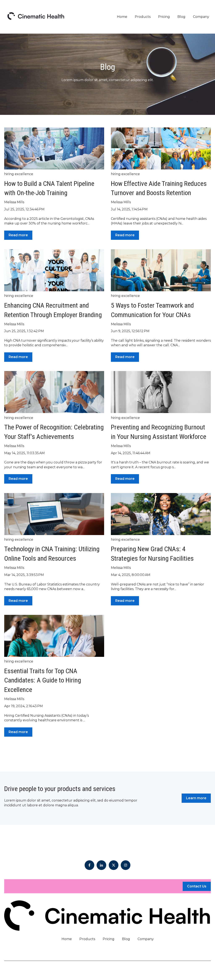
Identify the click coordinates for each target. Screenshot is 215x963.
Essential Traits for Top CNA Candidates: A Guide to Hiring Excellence (42, 680)
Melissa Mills (14, 202)
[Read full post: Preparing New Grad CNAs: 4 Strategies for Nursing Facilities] (161, 514)
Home (122, 17)
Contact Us (196, 886)
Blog (181, 17)
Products (143, 17)
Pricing (164, 17)
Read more (18, 235)
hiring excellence (18, 174)
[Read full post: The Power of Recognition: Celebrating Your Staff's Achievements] (54, 392)
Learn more (196, 798)
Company (201, 17)
